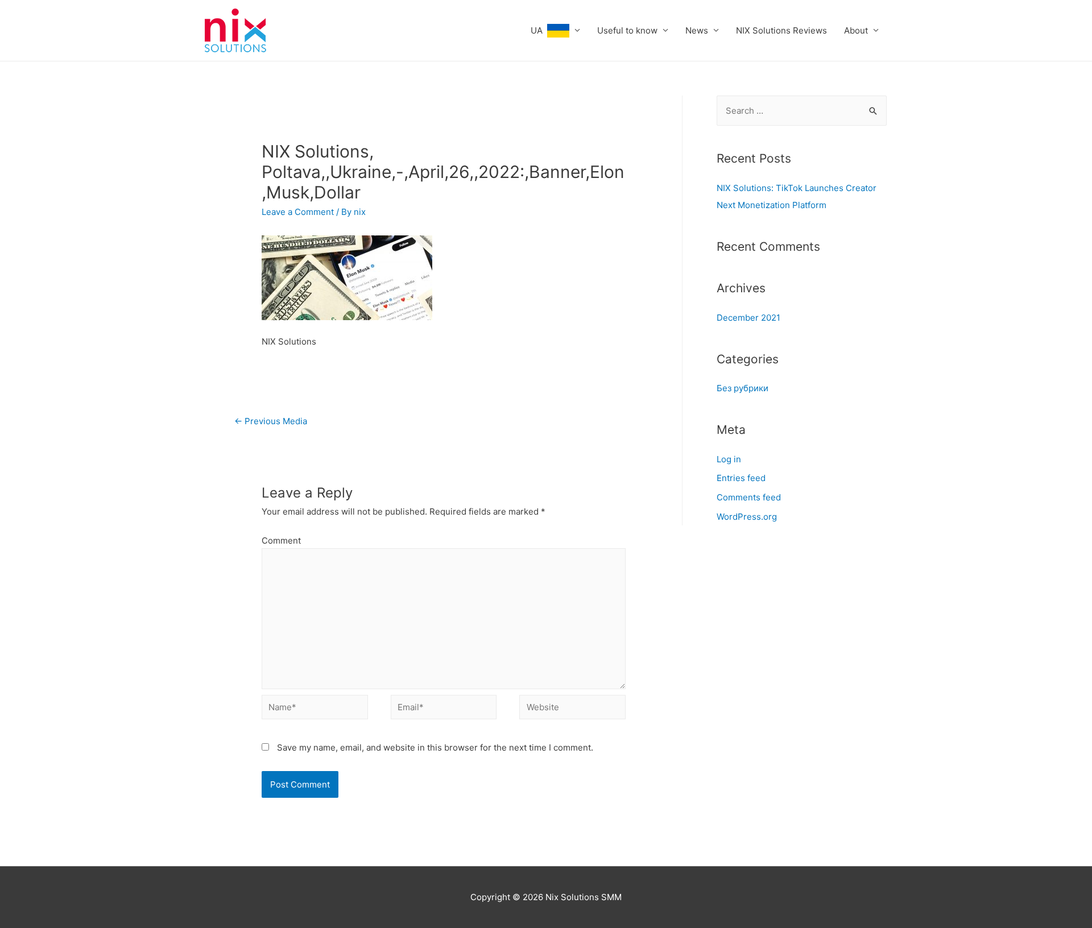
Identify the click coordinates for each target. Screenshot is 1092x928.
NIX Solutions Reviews (781, 30)
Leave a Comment (298, 211)
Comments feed (749, 497)
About (856, 30)
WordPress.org (747, 516)
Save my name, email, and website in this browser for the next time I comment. (435, 747)
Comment (281, 540)
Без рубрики (742, 388)
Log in (729, 459)
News (696, 30)
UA (539, 30)
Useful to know (627, 30)
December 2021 (748, 317)
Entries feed (741, 478)
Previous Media (270, 421)
